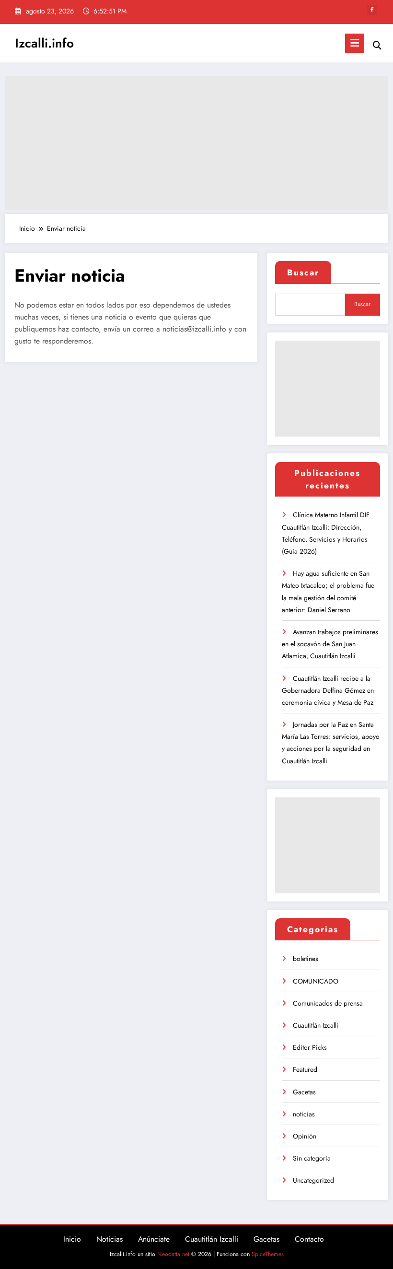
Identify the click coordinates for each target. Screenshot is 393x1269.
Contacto (309, 1239)
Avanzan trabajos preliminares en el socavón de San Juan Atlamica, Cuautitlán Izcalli (330, 644)
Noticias (109, 1239)
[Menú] (354, 43)
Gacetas (304, 1092)
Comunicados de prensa (328, 1003)
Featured (305, 1069)
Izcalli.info (44, 43)
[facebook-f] (372, 10)
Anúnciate (154, 1239)
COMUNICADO (315, 981)
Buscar (303, 272)
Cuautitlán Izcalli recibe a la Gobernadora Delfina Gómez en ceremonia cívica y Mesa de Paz (328, 690)
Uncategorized (313, 1180)
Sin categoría (312, 1158)
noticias (304, 1114)
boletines (305, 958)
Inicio (72, 1239)
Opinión (304, 1136)
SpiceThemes (268, 1254)
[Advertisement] (196, 143)
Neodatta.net (173, 1254)
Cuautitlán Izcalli (315, 1025)
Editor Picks (310, 1047)
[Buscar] (377, 45)
